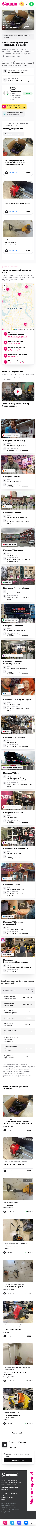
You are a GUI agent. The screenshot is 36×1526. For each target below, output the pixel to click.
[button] (19, 293)
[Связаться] (5, 1523)
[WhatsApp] (31, 4)
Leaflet (16, 329)
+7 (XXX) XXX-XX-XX (9, 1494)
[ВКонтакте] (26, 1523)
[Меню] (31, 1523)
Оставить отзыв (18, 1460)
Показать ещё (17, 1433)
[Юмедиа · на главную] (9, 4)
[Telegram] (12, 1523)
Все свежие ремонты (12, 134)
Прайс (3, 1499)
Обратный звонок (7, 1497)
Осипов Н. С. (13, 172)
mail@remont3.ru (6, 1511)
